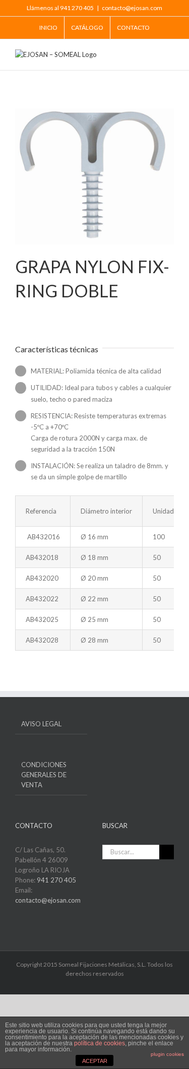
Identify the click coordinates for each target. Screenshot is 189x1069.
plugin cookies (167, 1054)
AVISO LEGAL (41, 724)
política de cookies (99, 1043)
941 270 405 (56, 880)
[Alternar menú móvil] (170, 54)
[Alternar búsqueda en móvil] (152, 54)
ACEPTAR (94, 1061)
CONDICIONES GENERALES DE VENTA (44, 775)
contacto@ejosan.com (132, 8)
